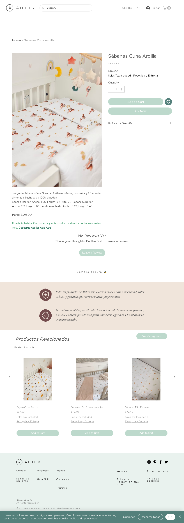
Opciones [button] (129, 517)
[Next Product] (174, 377)
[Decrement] (111, 89)
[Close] (180, 517)
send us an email (23, 480)
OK (170, 517)
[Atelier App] (149, 462)
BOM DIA (26, 214)
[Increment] (122, 89)
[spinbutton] (116, 89)
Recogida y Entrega (145, 75)
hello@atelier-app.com (68, 508)
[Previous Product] (9, 377)
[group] (92, 397)
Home (16, 40)
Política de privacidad (83, 518)
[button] (130, 8)
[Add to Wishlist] (168, 101)
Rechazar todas (150, 517)
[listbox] (130, 8)
